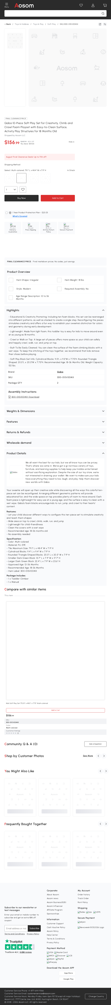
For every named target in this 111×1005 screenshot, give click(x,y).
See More (88, 755)
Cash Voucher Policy (56, 927)
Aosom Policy (53, 931)
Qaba (60, 372)
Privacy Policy (33, 934)
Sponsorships (53, 914)
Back (8, 24)
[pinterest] (24, 901)
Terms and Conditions (14, 934)
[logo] (24, 5)
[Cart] (105, 5)
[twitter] (30, 901)
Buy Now (21, 198)
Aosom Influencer (55, 906)
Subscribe (34, 928)
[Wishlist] (81, 5)
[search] (103, 13)
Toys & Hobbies (22, 24)
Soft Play (52, 24)
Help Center (52, 935)
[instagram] (12, 901)
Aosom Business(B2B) (56, 902)
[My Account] (93, 5)
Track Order (83, 898)
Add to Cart (57, 198)
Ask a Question (95, 744)
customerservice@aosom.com (41, 993)
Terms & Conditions (56, 939)
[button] (55, 310)
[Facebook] (6, 901)
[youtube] (18, 901)
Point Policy (83, 902)
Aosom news (52, 898)
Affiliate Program (55, 910)
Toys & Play (38, 24)
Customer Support (55, 923)
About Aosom (53, 894)
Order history (84, 894)
